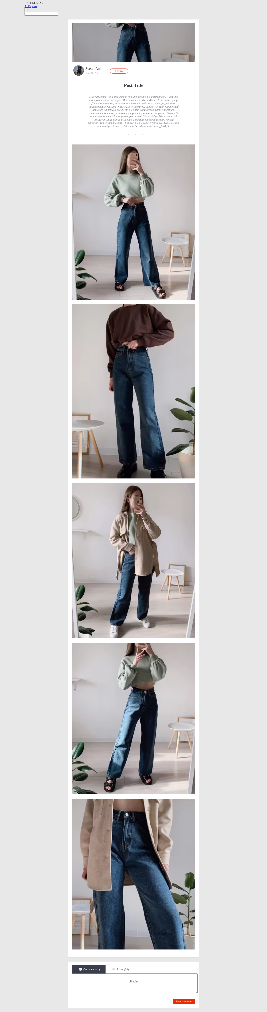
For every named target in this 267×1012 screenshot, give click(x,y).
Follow (119, 70)
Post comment (184, 1001)
